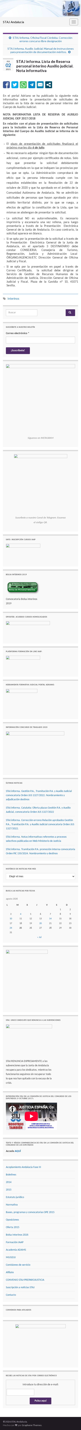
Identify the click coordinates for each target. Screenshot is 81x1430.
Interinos (13, 298)
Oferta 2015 (12, 1227)
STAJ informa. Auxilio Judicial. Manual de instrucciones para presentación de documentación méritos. (40, 50)
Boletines (11, 1174)
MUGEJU (11, 1257)
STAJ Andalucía (13, 22)
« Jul (39, 937)
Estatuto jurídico (15, 1197)
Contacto (11, 1295)
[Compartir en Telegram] (31, 84)
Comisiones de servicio (18, 1264)
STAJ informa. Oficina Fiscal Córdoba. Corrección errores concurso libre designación (42, 39)
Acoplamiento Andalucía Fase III (23, 1167)
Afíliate (10, 1272)
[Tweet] (14, 84)
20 (40, 923)
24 (11, 928)
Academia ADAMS (16, 1249)
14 (50, 919)
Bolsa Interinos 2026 (17, 1234)
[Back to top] (72, 1421)
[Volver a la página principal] (40, 8)
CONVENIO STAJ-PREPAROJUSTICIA (25, 1279)
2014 (8, 1182)
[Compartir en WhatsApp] (23, 84)
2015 (8, 1189)
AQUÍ (18, 1151)
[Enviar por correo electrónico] (40, 84)
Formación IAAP (14, 1242)
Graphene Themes (32, 1425)
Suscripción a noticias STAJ (20, 1287)
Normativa (12, 1204)
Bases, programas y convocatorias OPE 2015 (30, 1212)
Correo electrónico (17, 333)
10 (11, 919)
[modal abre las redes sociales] (48, 84)
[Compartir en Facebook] (6, 84)
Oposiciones (12, 1219)
